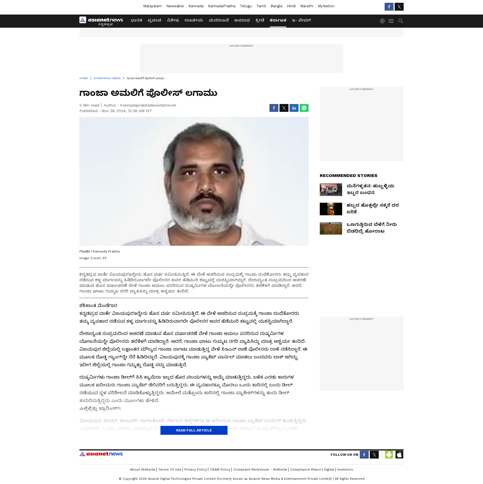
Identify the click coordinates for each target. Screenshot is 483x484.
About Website (142, 469)
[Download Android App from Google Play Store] (389, 455)
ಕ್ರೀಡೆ (259, 20)
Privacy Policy (195, 469)
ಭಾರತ (136, 20)
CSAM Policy (220, 469)
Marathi (306, 6)
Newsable (175, 6)
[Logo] (103, 21)
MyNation (326, 6)
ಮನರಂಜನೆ (219, 20)
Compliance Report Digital (312, 469)
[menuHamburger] (391, 21)
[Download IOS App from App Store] (399, 455)
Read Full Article (194, 430)
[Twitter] (399, 7)
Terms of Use (169, 469)
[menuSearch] (401, 21)
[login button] (383, 21)
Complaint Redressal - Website (260, 469)
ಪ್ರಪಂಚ (154, 20)
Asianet (101, 453)
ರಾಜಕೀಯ (193, 20)
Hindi (291, 6)
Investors (345, 469)
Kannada (195, 6)
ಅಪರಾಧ (242, 20)
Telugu (246, 6)
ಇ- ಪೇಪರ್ (301, 20)
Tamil (261, 6)
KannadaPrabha (221, 6)
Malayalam (152, 6)
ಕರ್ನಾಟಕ (278, 20)
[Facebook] (389, 7)
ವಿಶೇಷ (173, 20)
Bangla (276, 6)
